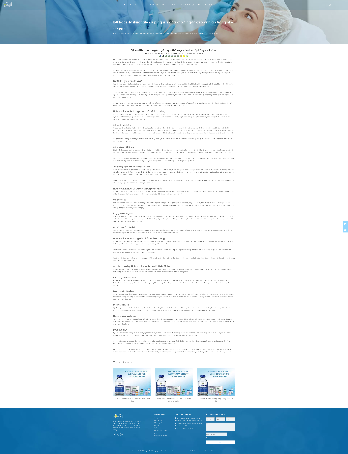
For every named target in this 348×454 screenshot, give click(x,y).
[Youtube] (118, 434)
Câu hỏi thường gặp (188, 5)
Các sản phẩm (140, 5)
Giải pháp (165, 5)
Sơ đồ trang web (197, 451)
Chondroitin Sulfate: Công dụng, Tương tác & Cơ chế (216, 400)
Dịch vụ (175, 5)
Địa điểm (200, 53)
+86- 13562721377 (182, 426)
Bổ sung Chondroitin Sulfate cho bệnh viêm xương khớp (132, 400)
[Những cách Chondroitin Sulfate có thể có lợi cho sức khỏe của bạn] (174, 382)
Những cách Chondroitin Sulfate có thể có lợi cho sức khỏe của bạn (174, 400)
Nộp (220, 442)
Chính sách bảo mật (210, 451)
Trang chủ (128, 5)
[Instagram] (121, 434)
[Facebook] (114, 434)
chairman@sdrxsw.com (185, 428)
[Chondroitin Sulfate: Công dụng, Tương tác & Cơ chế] (216, 382)
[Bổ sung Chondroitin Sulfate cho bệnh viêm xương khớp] (132, 382)
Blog (200, 5)
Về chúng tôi (154, 5)
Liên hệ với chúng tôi (212, 5)
